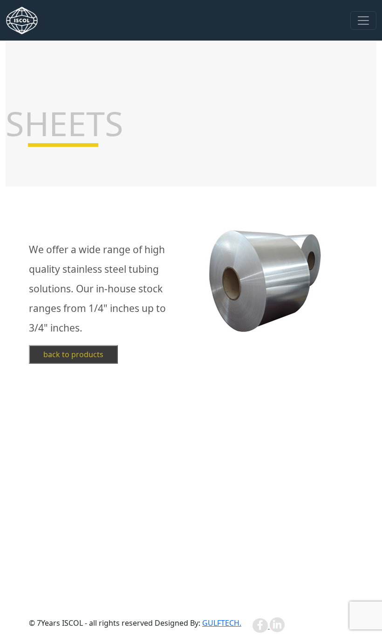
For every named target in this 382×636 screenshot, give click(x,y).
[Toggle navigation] (363, 20)
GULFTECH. (221, 623)
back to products (73, 354)
